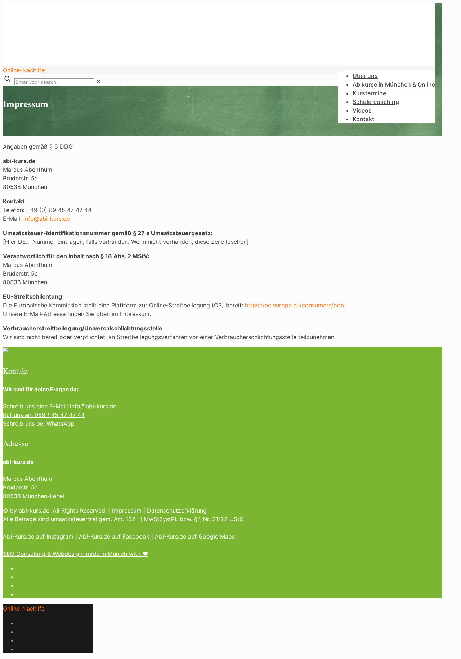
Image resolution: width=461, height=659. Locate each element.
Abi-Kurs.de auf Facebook (114, 536)
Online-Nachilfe (24, 70)
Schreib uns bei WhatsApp (39, 423)
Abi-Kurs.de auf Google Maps (195, 536)
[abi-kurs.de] (111, 55)
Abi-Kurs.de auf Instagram (38, 536)
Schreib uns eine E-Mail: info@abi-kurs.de (59, 406)
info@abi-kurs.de (46, 218)
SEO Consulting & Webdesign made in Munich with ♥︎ (75, 553)
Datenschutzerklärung (177, 510)
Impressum (127, 510)
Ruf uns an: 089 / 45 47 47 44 (44, 414)
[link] (98, 81)
